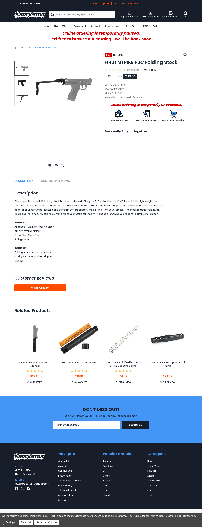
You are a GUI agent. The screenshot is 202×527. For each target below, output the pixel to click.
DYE (105, 470)
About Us (62, 466)
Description (24, 181)
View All (106, 495)
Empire (106, 480)
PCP (145, 26)
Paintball (80, 26)
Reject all (26, 522)
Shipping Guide (66, 470)
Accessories (113, 26)
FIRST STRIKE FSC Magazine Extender (34, 364)
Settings (10, 522)
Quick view (36, 382)
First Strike (108, 466)
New (46, 26)
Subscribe (135, 425)
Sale (156, 26)
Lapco (106, 490)
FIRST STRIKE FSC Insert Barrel (79, 362)
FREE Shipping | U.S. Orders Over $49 (115, 3)
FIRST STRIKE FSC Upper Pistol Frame (167, 364)
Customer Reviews (55, 181)
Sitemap (62, 500)
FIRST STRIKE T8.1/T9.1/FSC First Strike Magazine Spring (123, 364)
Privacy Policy (65, 485)
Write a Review (151, 69)
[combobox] (82, 14)
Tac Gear (132, 26)
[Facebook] (49, 165)
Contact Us (64, 461)
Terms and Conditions (69, 480)
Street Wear (61, 26)
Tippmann (108, 461)
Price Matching (66, 495)
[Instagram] (28, 488)
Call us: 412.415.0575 (32, 3)
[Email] (56, 165)
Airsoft (95, 26)
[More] (87, 26)
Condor (106, 475)
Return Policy (65, 475)
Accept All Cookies (47, 522)
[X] (62, 165)
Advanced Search (67, 490)
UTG (105, 485)
